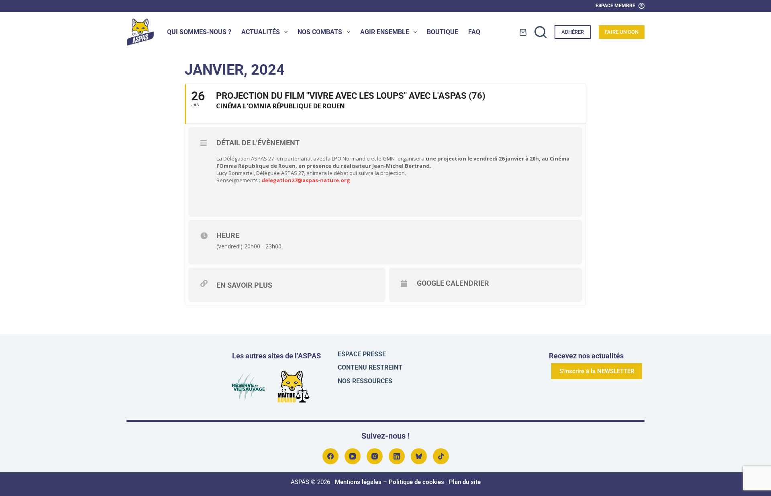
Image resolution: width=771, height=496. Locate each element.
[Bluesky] (419, 456)
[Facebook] (330, 456)
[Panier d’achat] (523, 32)
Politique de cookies (416, 482)
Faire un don (621, 32)
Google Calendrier (453, 283)
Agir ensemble (384, 32)
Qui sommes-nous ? (199, 32)
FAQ (474, 32)
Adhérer (572, 32)
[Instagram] (375, 456)
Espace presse (362, 354)
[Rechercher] (540, 32)
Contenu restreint (370, 367)
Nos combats (320, 32)
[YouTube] (353, 456)
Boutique (442, 32)
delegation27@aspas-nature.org (305, 180)
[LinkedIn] (397, 456)
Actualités (260, 32)
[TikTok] (441, 456)
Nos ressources (365, 381)
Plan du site (465, 482)
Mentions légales (358, 482)
